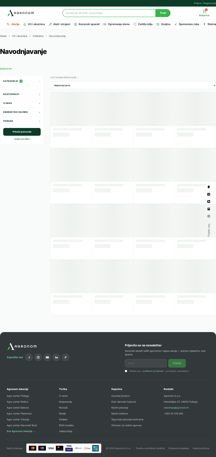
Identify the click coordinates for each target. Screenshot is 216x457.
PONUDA (22, 121)
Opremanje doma (119, 24)
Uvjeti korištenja (201, 448)
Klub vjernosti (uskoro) (123, 401)
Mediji (62, 413)
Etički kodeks (66, 425)
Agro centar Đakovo (18, 407)
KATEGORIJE (22, 81)
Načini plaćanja (119, 407)
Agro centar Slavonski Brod (22, 425)
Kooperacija (65, 401)
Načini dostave (119, 413)
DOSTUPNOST (22, 94)
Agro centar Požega (18, 395)
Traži (163, 12)
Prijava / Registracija (205, 3)
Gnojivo (165, 24)
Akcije (15, 24)
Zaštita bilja (145, 24)
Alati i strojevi (61, 24)
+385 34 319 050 (173, 413)
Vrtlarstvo (38, 36)
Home (3, 36)
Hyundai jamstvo (120, 395)
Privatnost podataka (178, 448)
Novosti (63, 407)
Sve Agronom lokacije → (21, 431)
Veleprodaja (65, 431)
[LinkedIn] (56, 357)
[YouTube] (47, 357)
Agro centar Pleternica (19, 413)
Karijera (63, 419)
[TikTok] (65, 357)
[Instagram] (38, 357)
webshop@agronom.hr (176, 407)
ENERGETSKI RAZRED (22, 112)
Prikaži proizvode (22, 131)
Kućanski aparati (89, 24)
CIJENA (22, 103)
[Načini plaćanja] (63, 448)
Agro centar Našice (17, 401)
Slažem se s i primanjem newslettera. (159, 371)
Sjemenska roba (189, 24)
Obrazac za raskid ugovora (126, 425)
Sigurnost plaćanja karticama (127, 419)
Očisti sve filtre (22, 139)
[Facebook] (29, 357)
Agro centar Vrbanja (18, 419)
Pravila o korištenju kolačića (150, 448)
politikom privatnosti (153, 371)
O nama (63, 395)
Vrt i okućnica (36, 24)
